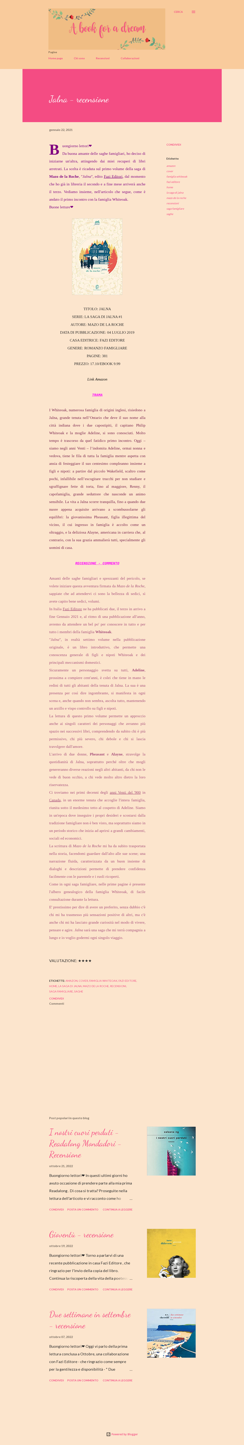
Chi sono (79, 58)
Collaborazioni (130, 58)
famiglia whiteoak (176, 176)
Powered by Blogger (124, 1434)
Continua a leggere (117, 1209)
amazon (170, 165)
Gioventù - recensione (81, 1234)
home (169, 187)
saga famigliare (175, 208)
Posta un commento (82, 1209)
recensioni (172, 203)
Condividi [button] (173, 144)
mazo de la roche (176, 198)
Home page (55, 58)
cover (169, 171)
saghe (169, 214)
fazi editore (173, 181)
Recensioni (103, 58)
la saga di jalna (174, 192)
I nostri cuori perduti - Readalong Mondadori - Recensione (85, 1143)
